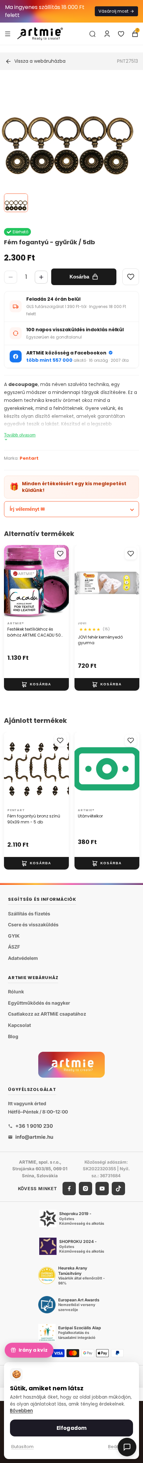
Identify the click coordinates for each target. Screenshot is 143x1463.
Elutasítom (22, 1446)
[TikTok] (118, 1188)
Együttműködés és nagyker (39, 1003)
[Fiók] (107, 34)
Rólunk (16, 991)
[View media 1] (16, 202)
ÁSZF (14, 947)
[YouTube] (102, 1188)
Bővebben (21, 1411)
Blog (13, 1036)
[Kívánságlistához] (60, 554)
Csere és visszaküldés (33, 924)
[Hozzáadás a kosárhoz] (36, 684)
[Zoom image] (67, 145)
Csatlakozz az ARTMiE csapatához (47, 1014)
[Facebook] (69, 1188)
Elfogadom (71, 1427)
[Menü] (7, 33)
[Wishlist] (130, 277)
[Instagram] (85, 1188)
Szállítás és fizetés (29, 913)
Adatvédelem (23, 958)
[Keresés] (92, 34)
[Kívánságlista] (121, 33)
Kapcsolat (19, 1025)
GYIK (14, 936)
